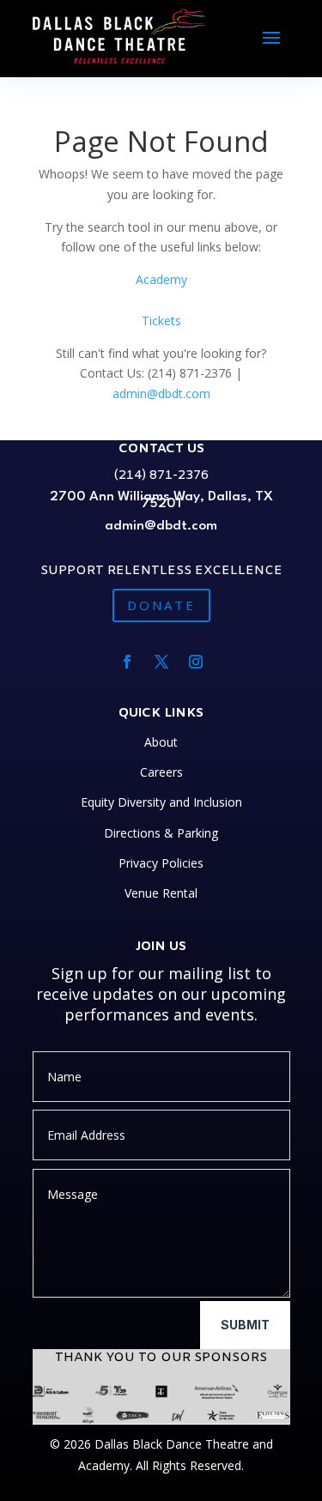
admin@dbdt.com (161, 393)
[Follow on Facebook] (127, 661)
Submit (245, 1324)
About (161, 742)
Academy (161, 279)
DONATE (161, 605)
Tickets (161, 320)
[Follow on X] (161, 661)
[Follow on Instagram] (196, 661)
